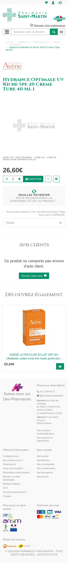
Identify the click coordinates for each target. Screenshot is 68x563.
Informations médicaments (16, 472)
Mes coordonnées (46, 468)
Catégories (23, 42)
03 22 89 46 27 (47, 391)
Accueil (9, 42)
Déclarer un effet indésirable (11, 478)
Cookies (7, 496)
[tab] (34, 222)
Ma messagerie (45, 472)
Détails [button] (10, 222)
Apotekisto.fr (47, 554)
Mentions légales (11, 484)
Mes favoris (43, 476)
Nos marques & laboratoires (45, 439)
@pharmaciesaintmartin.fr (52, 395)
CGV (5, 488)
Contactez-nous (11, 456)
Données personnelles (14, 492)
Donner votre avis (32, 275)
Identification (43, 460)
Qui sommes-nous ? (13, 460)
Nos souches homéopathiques (45, 432)
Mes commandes (45, 464)
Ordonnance (9, 464)
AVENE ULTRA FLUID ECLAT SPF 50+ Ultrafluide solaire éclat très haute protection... (34, 356)
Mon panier (43, 456)
